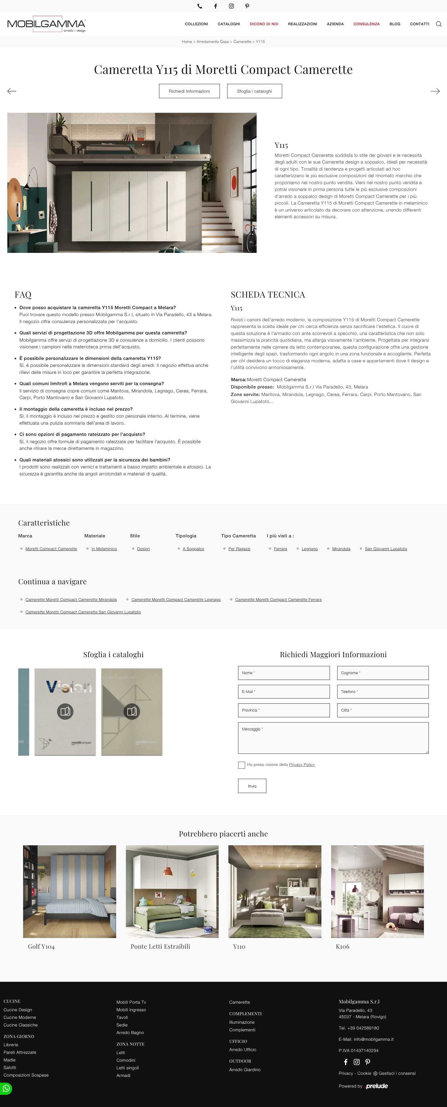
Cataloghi (229, 24)
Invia (252, 785)
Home (187, 41)
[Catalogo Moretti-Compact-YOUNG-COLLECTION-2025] (112, 711)
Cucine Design (18, 1009)
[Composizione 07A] (407, 91)
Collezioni (196, 24)
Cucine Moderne (20, 1017)
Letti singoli (127, 1067)
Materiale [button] (95, 536)
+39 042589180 (363, 1027)
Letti (120, 1052)
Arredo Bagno (130, 1032)
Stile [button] (135, 536)
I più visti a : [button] (280, 536)
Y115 (260, 41)
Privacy (346, 1073)
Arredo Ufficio (242, 1049)
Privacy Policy (302, 764)
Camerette (242, 41)
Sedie (121, 1024)
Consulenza (367, 24)
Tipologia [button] (186, 536)
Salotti (10, 1067)
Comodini (125, 1060)
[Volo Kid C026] (40, 91)
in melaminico (104, 548)
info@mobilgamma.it (374, 1039)
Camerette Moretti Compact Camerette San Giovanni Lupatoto (83, 611)
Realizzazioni (302, 24)
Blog (395, 24)
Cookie (364, 1073)
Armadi (123, 1075)
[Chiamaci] (199, 6)
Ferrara (280, 548)
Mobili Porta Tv (131, 1002)
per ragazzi (240, 548)
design (143, 548)
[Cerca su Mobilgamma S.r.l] (438, 24)
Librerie (11, 1044)
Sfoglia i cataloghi (254, 91)
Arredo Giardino (245, 1069)
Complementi (242, 1029)
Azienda (335, 24)
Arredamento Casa (213, 41)
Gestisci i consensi (397, 1073)
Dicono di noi (264, 24)
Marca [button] (25, 536)
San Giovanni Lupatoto (386, 548)
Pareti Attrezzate (20, 1052)
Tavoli (122, 1017)
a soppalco (193, 548)
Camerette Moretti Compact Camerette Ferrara (278, 599)
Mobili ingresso (131, 1009)
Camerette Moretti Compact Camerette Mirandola (71, 599)
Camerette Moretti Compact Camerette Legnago (176, 599)
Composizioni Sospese (26, 1075)
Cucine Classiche (21, 1024)
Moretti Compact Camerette (51, 548)
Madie (10, 1059)
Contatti (419, 24)
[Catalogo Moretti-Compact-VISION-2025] (46, 711)
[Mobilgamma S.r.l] (91, 23)
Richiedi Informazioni (189, 91)
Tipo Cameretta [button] (238, 536)
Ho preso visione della (281, 764)
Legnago (310, 548)
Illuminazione (242, 1022)
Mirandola (341, 548)
